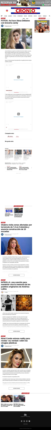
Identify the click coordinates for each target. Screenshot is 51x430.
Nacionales (10, 15)
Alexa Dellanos (16, 92)
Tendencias (44, 15)
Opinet (24, 18)
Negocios (25, 15)
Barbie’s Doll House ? (9, 90)
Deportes (35, 15)
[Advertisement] (18, 189)
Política (14, 15)
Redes (27, 18)
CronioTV (39, 15)
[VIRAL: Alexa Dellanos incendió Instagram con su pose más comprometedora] (28, 152)
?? (6, 127)
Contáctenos (25, 424)
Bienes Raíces (30, 15)
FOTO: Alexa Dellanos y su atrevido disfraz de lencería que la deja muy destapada (9, 156)
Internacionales (20, 15)
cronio (6, 292)
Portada (5, 15)
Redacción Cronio (8, 26)
